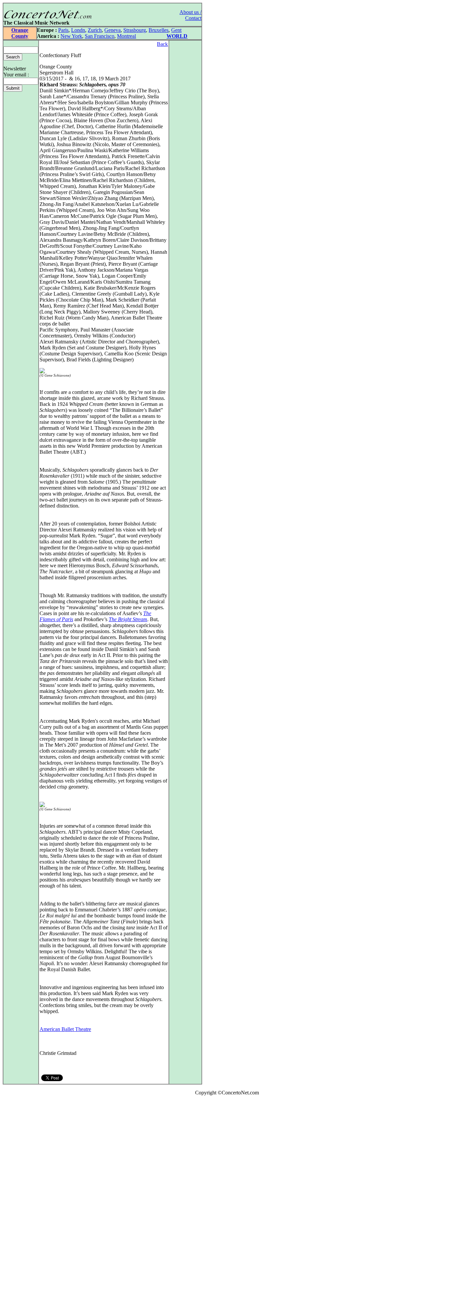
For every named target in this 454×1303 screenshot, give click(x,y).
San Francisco (99, 36)
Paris (63, 30)
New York (71, 36)
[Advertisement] (23, 1200)
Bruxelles (159, 30)
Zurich (95, 30)
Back (162, 44)
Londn (78, 30)
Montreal (126, 36)
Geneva (112, 30)
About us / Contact (190, 15)
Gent (176, 30)
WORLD (177, 36)
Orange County (19, 33)
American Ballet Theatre (65, 1029)
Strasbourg (134, 30)
